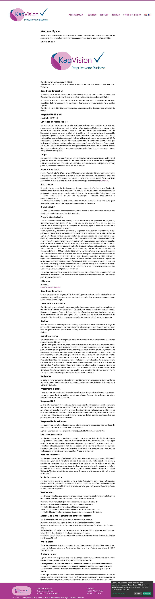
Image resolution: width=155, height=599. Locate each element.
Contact (104, 15)
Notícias (116, 15)
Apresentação (76, 15)
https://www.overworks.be (50, 287)
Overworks (16, 598)
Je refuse (138, 593)
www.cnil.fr (104, 181)
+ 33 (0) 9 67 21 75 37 (132, 15)
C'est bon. (146, 593)
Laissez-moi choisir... (119, 593)
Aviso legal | (64, 598)
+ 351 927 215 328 (94, 593)
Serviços (92, 15)
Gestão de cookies (76, 598)
